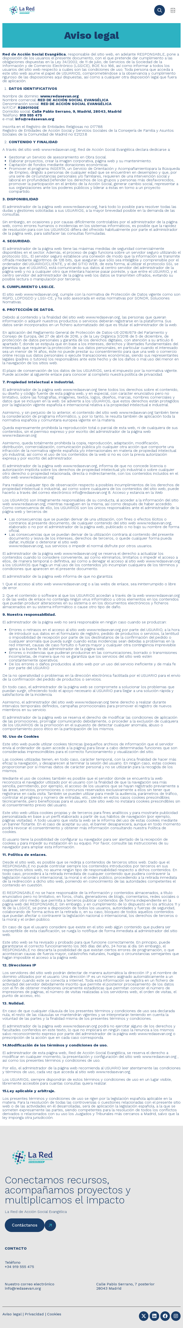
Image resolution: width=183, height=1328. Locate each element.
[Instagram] (176, 1316)
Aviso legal (11, 1314)
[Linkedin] (154, 1316)
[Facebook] (165, 1316)
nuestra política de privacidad (136, 374)
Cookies (54, 1314)
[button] (173, 10)
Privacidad (34, 1314)
